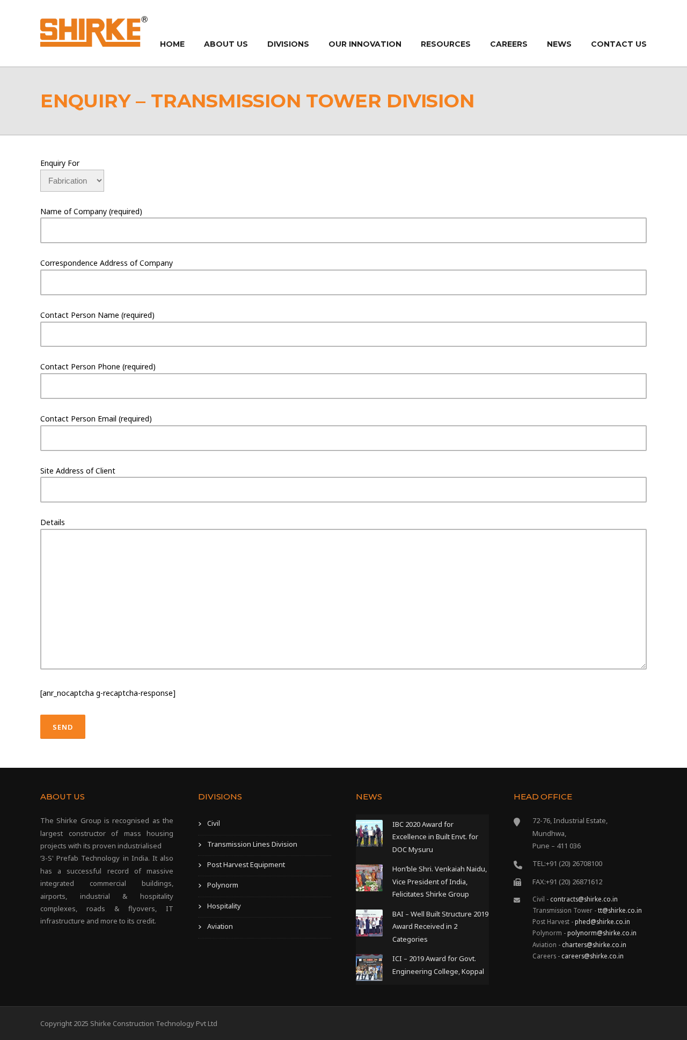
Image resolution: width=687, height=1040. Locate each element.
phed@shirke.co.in (602, 921)
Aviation (220, 926)
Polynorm (222, 885)
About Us (226, 44)
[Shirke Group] (94, 30)
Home (172, 44)
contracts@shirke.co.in (584, 898)
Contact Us (619, 44)
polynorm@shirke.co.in (602, 932)
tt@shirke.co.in (620, 910)
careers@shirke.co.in (592, 955)
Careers (509, 44)
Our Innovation (364, 44)
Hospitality (224, 906)
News (559, 44)
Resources (446, 44)
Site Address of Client (77, 471)
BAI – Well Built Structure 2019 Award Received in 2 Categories (440, 926)
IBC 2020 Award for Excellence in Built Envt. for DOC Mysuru (435, 836)
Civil (213, 823)
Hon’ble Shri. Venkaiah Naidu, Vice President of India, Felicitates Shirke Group (439, 881)
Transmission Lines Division (252, 844)
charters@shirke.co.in (594, 944)
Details (52, 522)
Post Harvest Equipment (246, 864)
